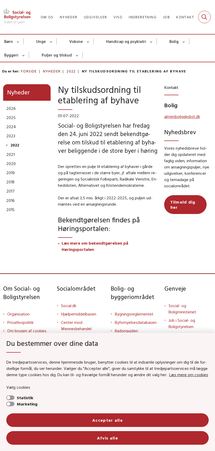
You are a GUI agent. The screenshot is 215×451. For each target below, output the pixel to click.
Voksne (76, 41)
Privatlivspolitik (20, 322)
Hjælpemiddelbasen (78, 314)
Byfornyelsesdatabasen (136, 322)
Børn (8, 41)
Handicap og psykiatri (126, 41)
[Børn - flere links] (18, 41)
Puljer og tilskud (57, 55)
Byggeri (11, 55)
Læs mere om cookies (188, 374)
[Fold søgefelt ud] (204, 17)
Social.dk (68, 305)
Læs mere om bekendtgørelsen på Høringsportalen (95, 246)
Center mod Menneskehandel (76, 325)
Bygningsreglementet (134, 314)
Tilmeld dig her (183, 204)
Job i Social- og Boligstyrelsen (182, 323)
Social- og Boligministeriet (182, 308)
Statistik (25, 397)
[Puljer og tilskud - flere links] (77, 55)
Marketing (27, 404)
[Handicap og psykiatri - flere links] (151, 41)
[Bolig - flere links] (184, 41)
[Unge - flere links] (51, 41)
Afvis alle (107, 438)
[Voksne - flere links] (88, 41)
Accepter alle (107, 420)
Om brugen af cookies (26, 330)
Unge (41, 41)
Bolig (174, 41)
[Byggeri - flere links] (23, 55)
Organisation (18, 314)
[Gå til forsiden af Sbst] (15, 17)
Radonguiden (126, 330)
